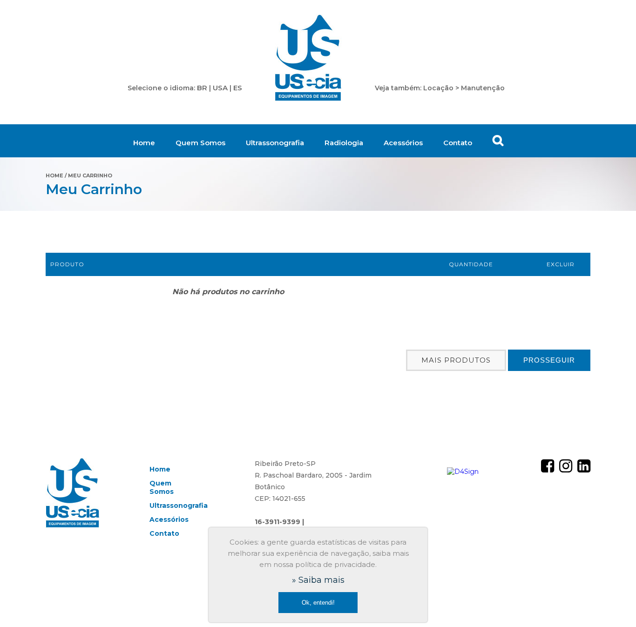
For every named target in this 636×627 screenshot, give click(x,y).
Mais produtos (456, 360)
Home (144, 142)
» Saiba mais (318, 580)
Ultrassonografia (275, 142)
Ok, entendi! (318, 602)
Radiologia (344, 142)
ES (237, 87)
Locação (438, 88)
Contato (457, 142)
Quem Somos (200, 142)
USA (220, 87)
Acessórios (403, 142)
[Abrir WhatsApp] (613, 603)
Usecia (308, 58)
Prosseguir (549, 360)
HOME (54, 175)
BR (202, 87)
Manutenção (483, 88)
